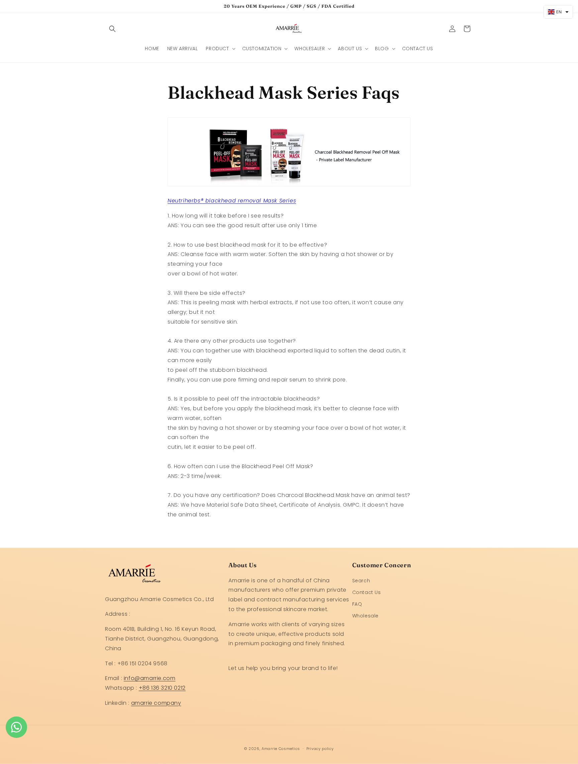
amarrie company (156, 703)
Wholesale (365, 615)
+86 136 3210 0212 (162, 688)
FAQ (357, 604)
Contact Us (366, 592)
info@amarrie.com (150, 678)
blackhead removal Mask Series (250, 200)
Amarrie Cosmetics (281, 748)
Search (361, 580)
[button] (112, 28)
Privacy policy (320, 748)
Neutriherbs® (186, 200)
